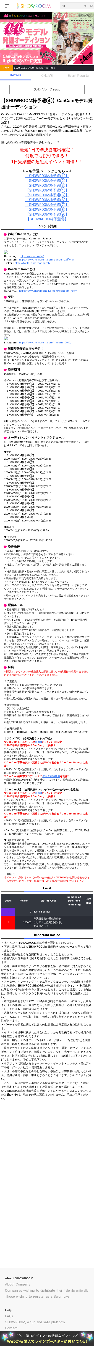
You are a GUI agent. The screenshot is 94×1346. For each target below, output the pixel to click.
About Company (17, 1284)
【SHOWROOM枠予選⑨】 (47, 214)
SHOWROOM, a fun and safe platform (35, 1322)
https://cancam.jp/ (32, 256)
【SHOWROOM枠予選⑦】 (47, 205)
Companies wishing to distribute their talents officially (46, 1290)
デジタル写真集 (51, 776)
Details (15, 75)
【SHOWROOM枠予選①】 (47, 176)
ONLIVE (47, 76)
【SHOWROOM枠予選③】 (47, 186)
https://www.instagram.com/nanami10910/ (45, 342)
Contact (11, 1328)
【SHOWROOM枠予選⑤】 (47, 195)
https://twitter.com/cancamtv (32, 263)
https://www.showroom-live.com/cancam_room (48, 290)
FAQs (9, 1316)
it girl (38, 741)
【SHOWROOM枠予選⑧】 (47, 210)
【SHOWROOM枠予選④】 (47, 190)
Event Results (78, 76)
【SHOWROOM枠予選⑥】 (47, 200)
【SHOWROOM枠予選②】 (47, 181)
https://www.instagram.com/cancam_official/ (47, 259)
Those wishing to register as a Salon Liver (38, 1296)
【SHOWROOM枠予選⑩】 (47, 219)
